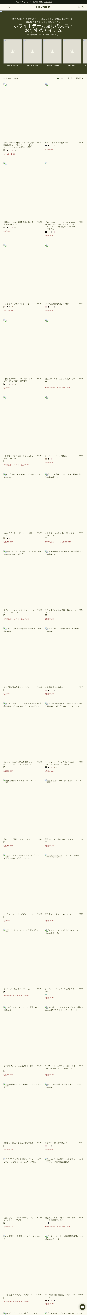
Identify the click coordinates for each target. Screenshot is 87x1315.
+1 (15, 150)
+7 (57, 146)
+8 (15, 384)
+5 (57, 307)
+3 (15, 227)
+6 (57, 1300)
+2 (57, 232)
